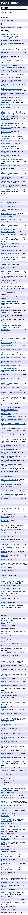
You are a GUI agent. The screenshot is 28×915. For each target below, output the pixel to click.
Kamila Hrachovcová (7, 20)
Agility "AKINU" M (6, 229)
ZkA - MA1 (4, 505)
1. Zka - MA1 (4, 486)
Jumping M (4, 262)
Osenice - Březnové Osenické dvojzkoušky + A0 (11, 101)
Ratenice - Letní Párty (8, 469)
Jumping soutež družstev (8, 246)
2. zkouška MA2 (5, 168)
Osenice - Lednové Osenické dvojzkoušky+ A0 (11, 137)
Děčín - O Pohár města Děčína (11, 746)
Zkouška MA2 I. (5, 52)
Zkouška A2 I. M (5, 97)
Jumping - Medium (6, 484)
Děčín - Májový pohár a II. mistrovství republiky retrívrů (11, 509)
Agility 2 (3, 570)
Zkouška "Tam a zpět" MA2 (9, 296)
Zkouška (3, 578)
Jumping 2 (4, 575)
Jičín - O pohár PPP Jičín (10, 547)
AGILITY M (4, 552)
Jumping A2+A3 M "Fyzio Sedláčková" (12, 80)
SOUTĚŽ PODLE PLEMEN (9, 416)
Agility (3, 307)
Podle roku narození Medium (9, 777)
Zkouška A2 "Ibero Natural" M (10, 185)
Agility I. (3, 530)
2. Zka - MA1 (4, 490)
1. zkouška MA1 (5, 610)
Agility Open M (5, 471)
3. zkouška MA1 (5, 889)
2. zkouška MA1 (5, 669)
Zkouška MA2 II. (5, 56)
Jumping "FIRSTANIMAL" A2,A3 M (11, 292)
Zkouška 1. (4, 685)
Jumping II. (4, 541)
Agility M (3, 216)
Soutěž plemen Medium (8, 785)
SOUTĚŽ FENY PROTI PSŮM (9, 202)
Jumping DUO (5, 655)
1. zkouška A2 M (6, 40)
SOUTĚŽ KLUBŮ (6, 414)
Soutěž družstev (6, 445)
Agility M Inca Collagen (8, 276)
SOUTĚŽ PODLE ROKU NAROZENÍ (11, 209)
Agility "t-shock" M (6, 288)
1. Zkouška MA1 (6, 585)
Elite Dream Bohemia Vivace (9, 27)
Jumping (3, 310)
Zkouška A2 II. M (6, 93)
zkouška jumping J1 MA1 (8, 643)
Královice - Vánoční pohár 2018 (12, 631)
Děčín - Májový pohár (8, 75)
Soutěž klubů (5, 460)
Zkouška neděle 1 (6, 312)
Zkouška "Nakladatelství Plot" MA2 (11, 70)
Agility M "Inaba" (6, 77)
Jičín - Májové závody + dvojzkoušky (9, 302)
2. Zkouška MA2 (6, 107)
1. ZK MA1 (4, 823)
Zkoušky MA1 (5, 698)
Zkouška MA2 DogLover (8, 283)
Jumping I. (4, 539)
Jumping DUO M (6, 635)
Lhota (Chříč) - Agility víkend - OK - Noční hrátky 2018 (13, 719)
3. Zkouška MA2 (6, 349)
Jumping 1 (4, 572)
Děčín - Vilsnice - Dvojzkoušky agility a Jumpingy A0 (12, 48)
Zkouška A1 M (5, 434)
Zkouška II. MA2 (5, 264)
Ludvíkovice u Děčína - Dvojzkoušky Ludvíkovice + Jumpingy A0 (11, 325)
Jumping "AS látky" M (7, 177)
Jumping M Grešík (6, 280)
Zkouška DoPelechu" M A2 (9, 234)
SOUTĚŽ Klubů (5, 206)
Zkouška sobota (6, 319)
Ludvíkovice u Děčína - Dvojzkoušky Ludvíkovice (10, 369)
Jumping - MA (5, 501)
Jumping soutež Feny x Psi (9, 253)
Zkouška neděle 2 (6, 315)
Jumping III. (4, 544)
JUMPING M (4, 556)
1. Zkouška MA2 (6, 104)
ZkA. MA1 (4, 476)
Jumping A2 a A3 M (6, 219)
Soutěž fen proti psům (7, 731)
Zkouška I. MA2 (5, 267)
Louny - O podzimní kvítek (10, 688)
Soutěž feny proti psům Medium (10, 781)
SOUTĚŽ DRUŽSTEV (7, 196)
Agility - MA (4, 498)
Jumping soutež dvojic (8, 250)
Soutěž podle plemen (7, 737)
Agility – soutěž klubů (7, 244)
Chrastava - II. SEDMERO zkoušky (13, 878)
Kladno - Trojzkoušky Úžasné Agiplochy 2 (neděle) (11, 353)
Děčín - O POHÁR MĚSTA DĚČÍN (12, 61)
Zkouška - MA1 (5, 713)
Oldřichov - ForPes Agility (10, 480)
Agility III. (3, 536)
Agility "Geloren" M (6, 65)
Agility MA (4, 514)
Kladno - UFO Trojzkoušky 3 (11, 338)
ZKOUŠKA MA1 (5, 560)
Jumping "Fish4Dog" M (8, 232)
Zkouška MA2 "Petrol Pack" (9, 84)
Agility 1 (3, 567)
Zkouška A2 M (5, 392)
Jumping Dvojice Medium (8, 773)
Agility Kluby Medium (7, 767)
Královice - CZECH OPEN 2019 (12, 525)
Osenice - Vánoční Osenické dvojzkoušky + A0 (11, 147)
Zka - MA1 (4, 798)
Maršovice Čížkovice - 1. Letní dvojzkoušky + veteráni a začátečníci (11, 36)
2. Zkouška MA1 (6, 588)
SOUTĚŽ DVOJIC (6, 200)
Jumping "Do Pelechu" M (8, 67)
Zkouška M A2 (5, 221)
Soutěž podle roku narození (9, 741)
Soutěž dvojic (5, 452)
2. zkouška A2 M (6, 43)
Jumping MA (5, 517)
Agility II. (3, 532)
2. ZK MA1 (4, 826)
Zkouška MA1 (5, 521)
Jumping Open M (6, 474)
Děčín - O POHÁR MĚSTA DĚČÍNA (13, 173)
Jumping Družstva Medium (9, 770)
